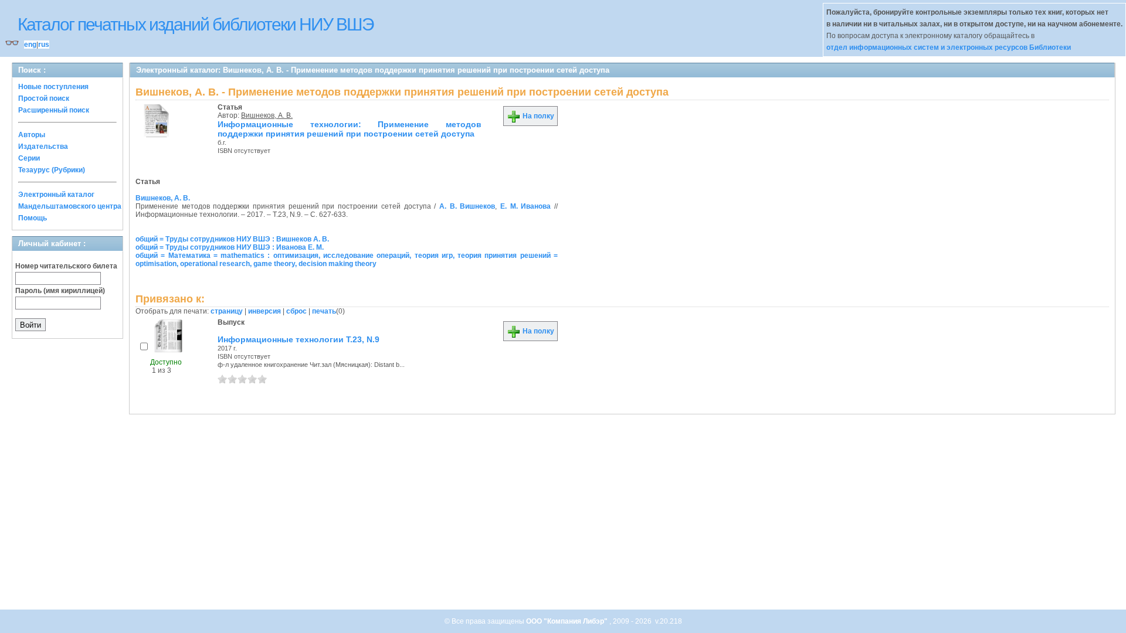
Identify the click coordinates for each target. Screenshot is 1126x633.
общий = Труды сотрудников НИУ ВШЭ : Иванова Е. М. (229, 247)
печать (324, 311)
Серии (29, 158)
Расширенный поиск (53, 110)
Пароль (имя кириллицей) (60, 291)
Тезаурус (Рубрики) (51, 170)
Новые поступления (53, 87)
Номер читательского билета (66, 266)
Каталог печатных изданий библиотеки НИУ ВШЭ (196, 24)
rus (43, 44)
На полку (537, 116)
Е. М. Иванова (525, 206)
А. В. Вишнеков (467, 206)
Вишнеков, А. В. (267, 115)
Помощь (32, 218)
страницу (227, 311)
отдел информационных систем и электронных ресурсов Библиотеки (948, 47)
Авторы (31, 135)
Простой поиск (43, 98)
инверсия (264, 311)
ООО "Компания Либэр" (567, 621)
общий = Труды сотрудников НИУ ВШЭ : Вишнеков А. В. (232, 239)
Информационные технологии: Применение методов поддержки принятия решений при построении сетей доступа (349, 129)
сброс (296, 311)
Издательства (43, 146)
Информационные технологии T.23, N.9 (298, 339)
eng (30, 44)
